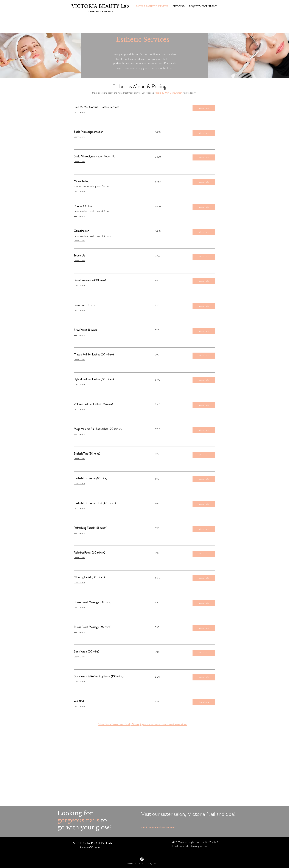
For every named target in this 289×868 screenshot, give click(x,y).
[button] (204, 108)
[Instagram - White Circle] (142, 859)
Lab (109, 843)
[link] (131, 107)
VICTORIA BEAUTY (96, 6)
